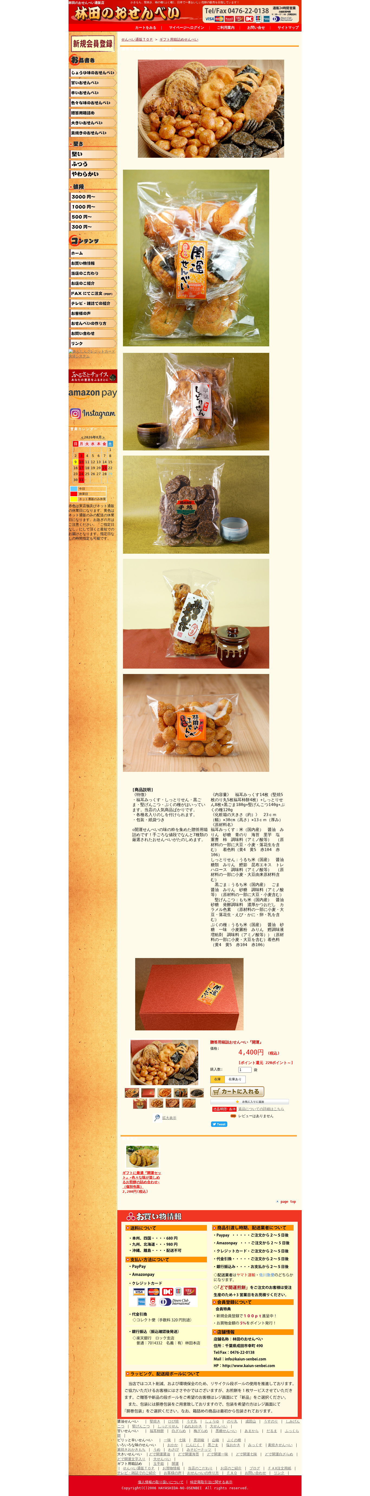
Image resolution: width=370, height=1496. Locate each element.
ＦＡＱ (232, 1473)
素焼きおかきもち (131, 1449)
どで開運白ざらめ (279, 1454)
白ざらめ (179, 1431)
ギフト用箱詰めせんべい (179, 39)
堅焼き (155, 1421)
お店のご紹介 (231, 1468)
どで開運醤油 (159, 1454)
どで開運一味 (217, 1454)
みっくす (255, 1445)
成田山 (250, 1421)
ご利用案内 (226, 27)
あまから (252, 1431)
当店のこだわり (200, 1468)
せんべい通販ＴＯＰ (137, 39)
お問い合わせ (255, 1473)
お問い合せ (256, 27)
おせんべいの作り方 (203, 1473)
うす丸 (192, 1421)
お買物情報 (171, 1468)
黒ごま (213, 1445)
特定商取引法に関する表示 (211, 1482)
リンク (279, 1473)
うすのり (271, 1421)
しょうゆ (212, 1421)
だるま (272, 1431)
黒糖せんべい (226, 1431)
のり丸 (232, 1421)
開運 (175, 1464)
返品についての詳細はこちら (261, 1109)
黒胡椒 (199, 1440)
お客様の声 (172, 1473)
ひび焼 (173, 1421)
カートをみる (145, 27)
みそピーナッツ (199, 1449)
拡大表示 (169, 1118)
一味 (167, 1440)
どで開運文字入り (131, 1459)
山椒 (215, 1440)
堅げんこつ (141, 1426)
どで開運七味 (246, 1454)
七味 (182, 1440)
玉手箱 (158, 1464)
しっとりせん (168, 1426)
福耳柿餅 (157, 1431)
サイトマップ (288, 27)
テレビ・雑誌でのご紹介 (136, 1473)
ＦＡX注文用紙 (279, 1468)
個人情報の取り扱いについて (161, 1482)
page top (288, 1202)
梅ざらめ (201, 1431)
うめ (156, 1449)
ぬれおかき (193, 1426)
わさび (173, 1449)
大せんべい (219, 1426)
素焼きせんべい (280, 1445)
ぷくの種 (234, 1440)
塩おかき (233, 1445)
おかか (172, 1445)
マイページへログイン (186, 27)
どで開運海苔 (188, 1454)
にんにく (194, 1445)
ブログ (254, 1468)
